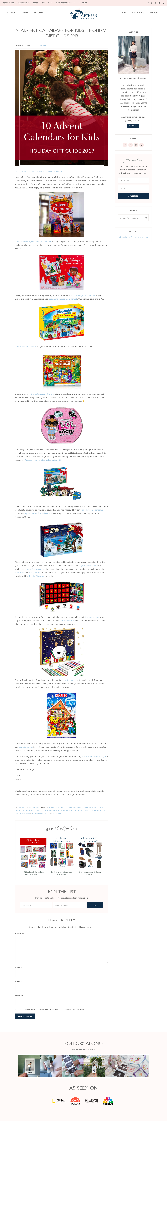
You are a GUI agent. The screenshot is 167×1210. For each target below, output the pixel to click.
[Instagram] (135, 145)
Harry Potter (35, 572)
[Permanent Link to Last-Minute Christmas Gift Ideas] (61, 868)
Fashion (11, 13)
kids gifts (20, 813)
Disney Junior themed (85, 295)
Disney (95, 807)
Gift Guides (138, 13)
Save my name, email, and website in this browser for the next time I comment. (51, 1009)
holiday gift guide (75, 810)
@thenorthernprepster (83, 1049)
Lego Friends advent (88, 565)
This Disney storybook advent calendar (33, 241)
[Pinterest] (130, 145)
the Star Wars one (37, 576)
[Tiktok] (141, 145)
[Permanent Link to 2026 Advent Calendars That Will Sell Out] (33, 868)
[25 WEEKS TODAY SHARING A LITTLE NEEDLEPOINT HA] (138, 1066)
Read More (133, 126)
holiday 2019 (59, 810)
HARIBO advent (26, 747)
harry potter (37, 810)
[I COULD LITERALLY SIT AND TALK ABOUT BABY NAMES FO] (73, 1066)
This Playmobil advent (25, 346)
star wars (56, 813)
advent (52, 807)
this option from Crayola (42, 394)
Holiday (48, 810)
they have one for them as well (63, 299)
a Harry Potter (67, 620)
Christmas (78, 807)
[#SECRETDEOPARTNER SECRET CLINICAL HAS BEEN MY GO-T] (51, 1066)
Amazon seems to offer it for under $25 (43, 460)
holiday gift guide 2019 (96, 810)
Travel (25, 13)
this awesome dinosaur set (94, 510)
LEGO (28, 813)
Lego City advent (34, 569)
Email (19, 982)
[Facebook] (124, 145)
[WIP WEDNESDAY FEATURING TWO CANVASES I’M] (116, 1066)
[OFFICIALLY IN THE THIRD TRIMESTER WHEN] (29, 1066)
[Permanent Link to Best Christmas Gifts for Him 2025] (90, 868)
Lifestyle (38, 13)
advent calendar (64, 807)
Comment (19, 933)
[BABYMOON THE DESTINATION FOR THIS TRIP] (94, 1066)
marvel (47, 813)
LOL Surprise (37, 813)
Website (19, 996)
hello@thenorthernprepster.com (133, 237)
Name (18, 968)
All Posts (155, 13)
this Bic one (68, 680)
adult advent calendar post (94, 756)
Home (123, 13)
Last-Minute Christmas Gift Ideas (61, 873)
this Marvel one (92, 617)
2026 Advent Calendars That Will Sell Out (33, 873)
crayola (87, 807)
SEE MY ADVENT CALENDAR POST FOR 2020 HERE (39, 171)
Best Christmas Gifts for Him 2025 (90, 873)
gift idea (26, 810)
